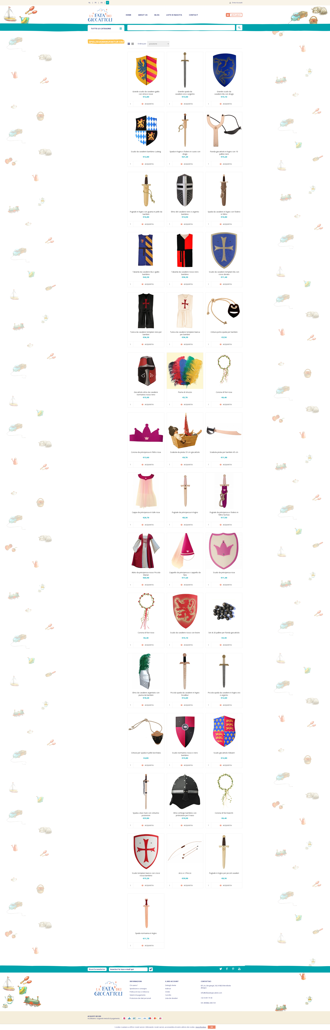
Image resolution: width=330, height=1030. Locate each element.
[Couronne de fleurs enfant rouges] (146, 611)
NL (89, 3)
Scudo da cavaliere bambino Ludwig (146, 151)
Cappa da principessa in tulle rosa (146, 512)
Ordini (167, 992)
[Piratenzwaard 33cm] (185, 431)
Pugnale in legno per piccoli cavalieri (224, 873)
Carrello (168, 995)
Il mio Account (237, 3)
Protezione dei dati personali (140, 998)
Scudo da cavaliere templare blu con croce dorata (224, 273)
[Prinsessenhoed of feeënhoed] (185, 551)
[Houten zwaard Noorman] (146, 912)
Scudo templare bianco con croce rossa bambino (146, 874)
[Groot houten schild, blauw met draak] (224, 70)
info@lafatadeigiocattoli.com (211, 993)
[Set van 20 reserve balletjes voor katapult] (224, 611)
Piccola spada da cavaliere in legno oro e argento (224, 693)
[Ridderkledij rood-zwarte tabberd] (185, 250)
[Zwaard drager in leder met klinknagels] (146, 731)
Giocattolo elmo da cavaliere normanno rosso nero (146, 393)
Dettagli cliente (170, 985)
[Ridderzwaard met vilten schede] (224, 190)
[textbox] (181, 27)
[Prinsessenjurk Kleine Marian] (146, 551)
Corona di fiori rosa (224, 392)
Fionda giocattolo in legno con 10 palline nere (224, 152)
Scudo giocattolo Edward (224, 753)
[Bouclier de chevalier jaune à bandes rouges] (146, 70)
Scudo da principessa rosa (224, 572)
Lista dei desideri (171, 998)
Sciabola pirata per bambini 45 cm (224, 452)
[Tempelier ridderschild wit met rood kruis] (146, 851)
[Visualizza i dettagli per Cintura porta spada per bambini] (224, 310)
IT (107, 3)
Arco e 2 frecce (185, 873)
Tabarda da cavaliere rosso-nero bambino (185, 273)
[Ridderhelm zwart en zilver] (185, 190)
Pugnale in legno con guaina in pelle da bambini (146, 212)
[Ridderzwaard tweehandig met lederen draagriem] (146, 791)
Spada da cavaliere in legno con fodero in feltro (224, 212)
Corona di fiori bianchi (224, 813)
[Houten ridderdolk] (224, 851)
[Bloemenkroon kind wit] (224, 791)
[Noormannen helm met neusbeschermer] (185, 791)
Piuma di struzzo (185, 392)
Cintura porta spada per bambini (224, 332)
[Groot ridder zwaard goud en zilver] (185, 70)
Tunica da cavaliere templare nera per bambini (146, 333)
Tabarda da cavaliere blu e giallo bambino (146, 273)
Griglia (129, 44)
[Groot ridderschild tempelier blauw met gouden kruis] (224, 250)
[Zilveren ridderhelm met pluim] (146, 671)
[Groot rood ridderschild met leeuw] (185, 611)
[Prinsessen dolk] (185, 491)
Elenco (132, 44)
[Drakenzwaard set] (185, 130)
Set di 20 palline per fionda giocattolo (224, 632)
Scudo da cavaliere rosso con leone (185, 632)
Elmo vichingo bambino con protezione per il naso (184, 814)
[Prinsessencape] (146, 491)
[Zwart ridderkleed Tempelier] (146, 310)
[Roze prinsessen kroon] (146, 431)
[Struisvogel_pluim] (185, 371)
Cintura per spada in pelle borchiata (146, 753)
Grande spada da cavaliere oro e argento (185, 92)
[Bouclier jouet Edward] (224, 731)
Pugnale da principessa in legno (185, 512)
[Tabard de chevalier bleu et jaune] (146, 250)
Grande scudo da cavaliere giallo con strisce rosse (146, 92)
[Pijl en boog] (185, 851)
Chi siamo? (134, 985)
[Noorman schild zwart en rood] (185, 731)
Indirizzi (168, 988)
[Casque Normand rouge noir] (146, 371)
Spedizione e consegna (138, 988)
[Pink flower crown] (224, 371)
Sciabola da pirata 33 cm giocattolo (185, 452)
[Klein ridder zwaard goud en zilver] (224, 671)
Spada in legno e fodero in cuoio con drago (185, 152)
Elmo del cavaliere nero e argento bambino (185, 212)
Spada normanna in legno (146, 933)
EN (102, 3)
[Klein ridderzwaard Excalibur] (185, 671)
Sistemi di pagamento (138, 995)
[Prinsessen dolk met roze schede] (224, 491)
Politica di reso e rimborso (139, 992)
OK (212, 1027)
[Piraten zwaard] (224, 431)
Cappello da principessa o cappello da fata (185, 573)
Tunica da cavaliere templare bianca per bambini (185, 333)
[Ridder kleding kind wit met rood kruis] (185, 310)
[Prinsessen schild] (224, 551)
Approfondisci (201, 1027)
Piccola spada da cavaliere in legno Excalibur (184, 693)
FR (95, 3)
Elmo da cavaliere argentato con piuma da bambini (145, 693)
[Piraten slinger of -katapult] (224, 130)
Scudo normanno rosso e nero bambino (185, 754)
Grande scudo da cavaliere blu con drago (224, 92)
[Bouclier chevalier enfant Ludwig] (146, 130)
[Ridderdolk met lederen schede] (146, 190)
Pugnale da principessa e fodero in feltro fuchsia (224, 513)
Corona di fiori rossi (146, 632)
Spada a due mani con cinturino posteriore (146, 814)
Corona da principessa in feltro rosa (146, 452)
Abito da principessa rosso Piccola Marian (146, 573)
